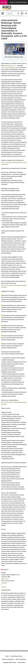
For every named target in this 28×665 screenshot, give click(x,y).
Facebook (4, 582)
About (7, 656)
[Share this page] (26, 13)
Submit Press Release (8, 659)
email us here (5, 578)
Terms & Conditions (20, 659)
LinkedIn (3, 587)
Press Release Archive (16, 656)
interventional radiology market (10, 67)
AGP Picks (4, 2)
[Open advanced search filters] (22, 13)
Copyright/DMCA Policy (9, 662)
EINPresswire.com (10, 65)
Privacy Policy (21, 662)
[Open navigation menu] (2, 13)
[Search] (18, 13)
